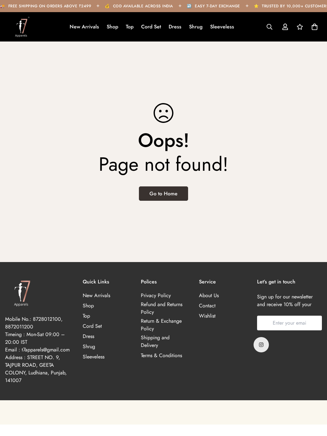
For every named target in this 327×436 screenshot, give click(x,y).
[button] (313, 26)
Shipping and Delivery (155, 341)
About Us (209, 295)
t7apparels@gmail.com (46, 349)
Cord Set (151, 26)
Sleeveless (222, 26)
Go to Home (163, 193)
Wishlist (207, 315)
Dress (175, 26)
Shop (112, 26)
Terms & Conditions (161, 355)
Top (129, 26)
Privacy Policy (156, 295)
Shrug (195, 26)
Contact (207, 305)
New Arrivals (84, 26)
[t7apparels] (21, 26)
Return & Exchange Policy (161, 324)
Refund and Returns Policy (161, 308)
